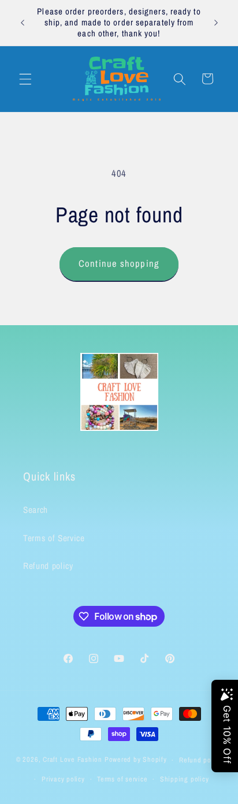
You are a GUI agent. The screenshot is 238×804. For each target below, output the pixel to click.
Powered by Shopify (136, 760)
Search (35, 510)
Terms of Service (54, 538)
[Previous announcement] (22, 22)
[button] (25, 78)
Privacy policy (63, 779)
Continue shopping (119, 263)
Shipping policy (184, 779)
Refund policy (48, 566)
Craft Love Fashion (72, 760)
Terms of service (122, 779)
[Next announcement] (216, 22)
